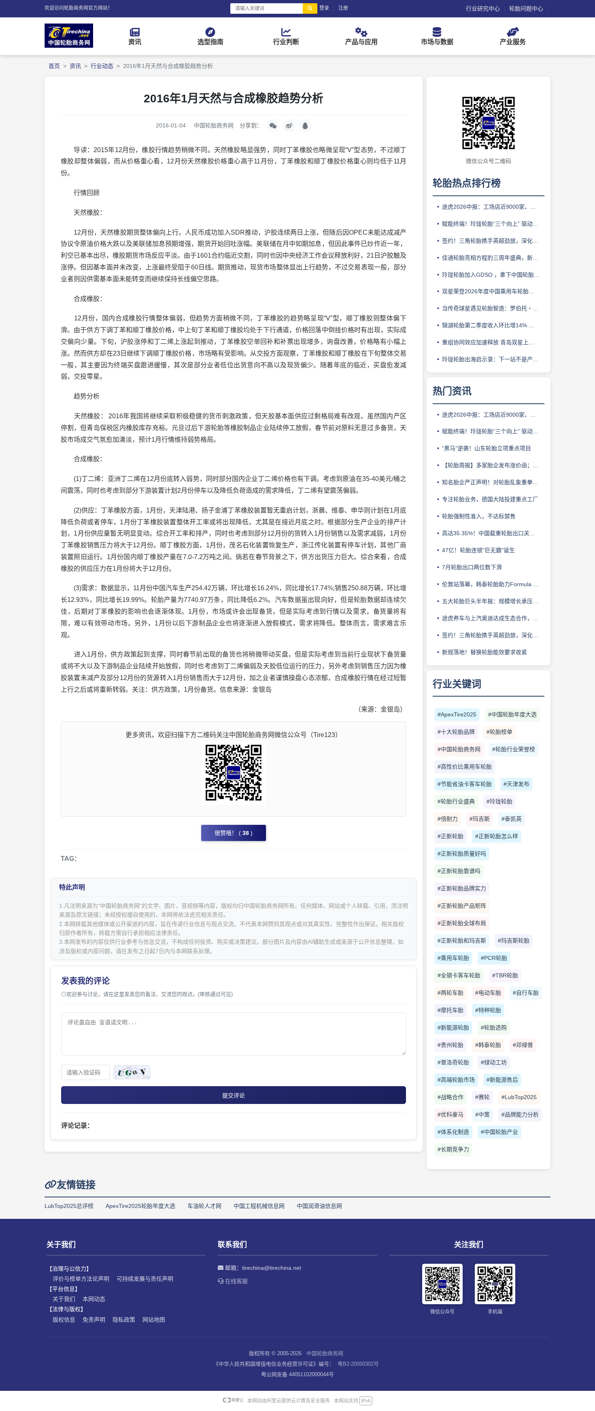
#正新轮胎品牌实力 (462, 888)
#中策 (482, 1114)
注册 (343, 8)
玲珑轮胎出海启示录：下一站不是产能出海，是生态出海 (493, 359)
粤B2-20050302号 (358, 1364)
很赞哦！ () (234, 833)
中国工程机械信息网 (259, 1206)
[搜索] (310, 8)
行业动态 (102, 66)
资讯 (75, 66)
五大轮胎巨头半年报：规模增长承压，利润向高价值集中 (493, 601)
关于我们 (64, 1299)
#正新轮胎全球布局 (462, 923)
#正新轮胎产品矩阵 (462, 906)
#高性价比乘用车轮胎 (465, 766)
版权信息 (64, 1319)
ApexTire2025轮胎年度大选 (140, 1206)
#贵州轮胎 (450, 1045)
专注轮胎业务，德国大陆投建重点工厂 (490, 499)
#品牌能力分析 (520, 1114)
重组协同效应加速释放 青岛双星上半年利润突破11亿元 (493, 342)
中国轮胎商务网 (324, 1353)
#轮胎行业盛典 (456, 801)
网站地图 (153, 1319)
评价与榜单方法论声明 (81, 1278)
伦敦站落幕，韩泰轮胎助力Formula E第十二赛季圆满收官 (493, 584)
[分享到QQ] (305, 125)
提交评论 (233, 1095)
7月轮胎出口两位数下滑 (472, 567)
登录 (324, 8)
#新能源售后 (502, 1079)
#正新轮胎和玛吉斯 (462, 940)
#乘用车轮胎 (453, 958)
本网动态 (94, 1299)
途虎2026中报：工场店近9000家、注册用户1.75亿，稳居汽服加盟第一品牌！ (493, 206)
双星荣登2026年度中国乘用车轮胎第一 (491, 291)
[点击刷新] (132, 1072)
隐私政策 (124, 1319)
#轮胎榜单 (499, 732)
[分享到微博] (289, 125)
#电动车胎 (488, 992)
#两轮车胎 (450, 992)
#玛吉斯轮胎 (513, 940)
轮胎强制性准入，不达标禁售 (479, 516)
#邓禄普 (523, 1045)
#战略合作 (450, 1097)
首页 (54, 66)
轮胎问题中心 (526, 8)
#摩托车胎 (450, 1010)
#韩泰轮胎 (488, 1045)
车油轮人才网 (204, 1206)
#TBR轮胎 (505, 975)
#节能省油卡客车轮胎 (465, 784)
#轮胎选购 (494, 1027)
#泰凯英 (512, 819)
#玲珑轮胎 (499, 801)
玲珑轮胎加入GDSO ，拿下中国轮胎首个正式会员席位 (493, 274)
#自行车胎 (526, 992)
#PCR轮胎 (494, 958)
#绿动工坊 (494, 1062)
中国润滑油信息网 (319, 1206)
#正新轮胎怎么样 (496, 836)
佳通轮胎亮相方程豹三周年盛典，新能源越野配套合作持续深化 (493, 257)
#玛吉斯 (480, 819)
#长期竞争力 (453, 1149)
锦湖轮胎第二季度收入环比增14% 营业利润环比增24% (493, 325)
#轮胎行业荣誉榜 (513, 749)
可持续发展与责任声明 (145, 1278)
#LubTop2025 (519, 1097)
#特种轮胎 (488, 1010)
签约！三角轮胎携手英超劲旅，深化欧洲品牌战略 (493, 240)
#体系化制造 (453, 1132)
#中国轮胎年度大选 (512, 714)
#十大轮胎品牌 (456, 732)
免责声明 (94, 1319)
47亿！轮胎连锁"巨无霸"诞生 (478, 550)
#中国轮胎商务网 (459, 749)
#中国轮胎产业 (499, 1132)
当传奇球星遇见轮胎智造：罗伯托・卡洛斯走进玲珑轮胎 (493, 308)
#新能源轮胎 (453, 1027)
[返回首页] (69, 45)
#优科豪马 (450, 1114)
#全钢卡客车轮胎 (459, 975)
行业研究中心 (483, 8)
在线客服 (235, 1281)
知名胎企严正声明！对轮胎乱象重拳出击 (493, 482)
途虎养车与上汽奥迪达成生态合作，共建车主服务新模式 (493, 618)
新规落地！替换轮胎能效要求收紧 (484, 652)
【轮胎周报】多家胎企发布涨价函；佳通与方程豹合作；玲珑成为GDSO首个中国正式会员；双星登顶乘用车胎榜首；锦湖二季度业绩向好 (493, 465)
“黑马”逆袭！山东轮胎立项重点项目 (486, 448)
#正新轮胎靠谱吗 (459, 871)
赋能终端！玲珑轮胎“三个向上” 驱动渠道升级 (493, 223)
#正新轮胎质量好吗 (462, 853)
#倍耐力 (448, 819)
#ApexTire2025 (457, 714)
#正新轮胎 (450, 836)
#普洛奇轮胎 (453, 1062)
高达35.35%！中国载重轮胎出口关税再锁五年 (493, 533)
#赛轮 (482, 1097)
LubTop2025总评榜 (69, 1206)
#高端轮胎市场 (456, 1079)
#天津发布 (516, 784)
